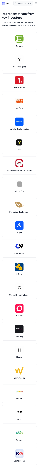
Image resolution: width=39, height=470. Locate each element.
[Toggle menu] (36, 3)
